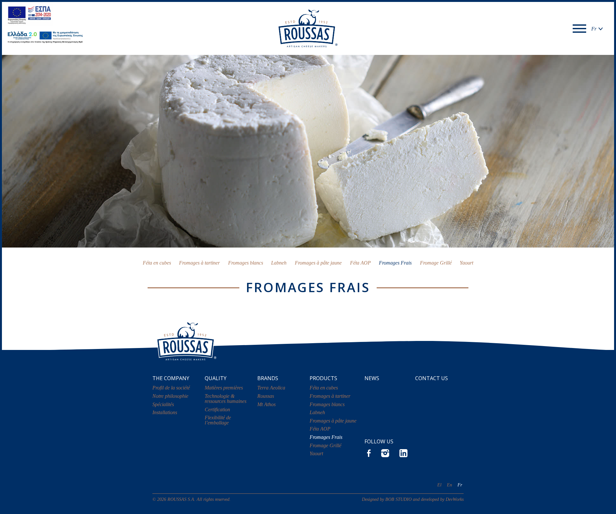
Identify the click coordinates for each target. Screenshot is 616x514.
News (371, 378)
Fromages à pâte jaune (318, 263)
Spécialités (163, 404)
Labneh (279, 263)
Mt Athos (266, 404)
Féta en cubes (157, 263)
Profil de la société (171, 387)
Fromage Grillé (436, 263)
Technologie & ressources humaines (225, 398)
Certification (217, 409)
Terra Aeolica (271, 387)
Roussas (265, 396)
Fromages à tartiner (199, 263)
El (439, 484)
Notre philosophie (170, 396)
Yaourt (466, 263)
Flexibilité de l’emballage (218, 420)
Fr (460, 484)
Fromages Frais (395, 263)
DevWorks (455, 499)
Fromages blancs (245, 263)
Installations (164, 412)
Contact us (431, 378)
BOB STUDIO (398, 499)
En (449, 484)
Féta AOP (360, 263)
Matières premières (224, 387)
